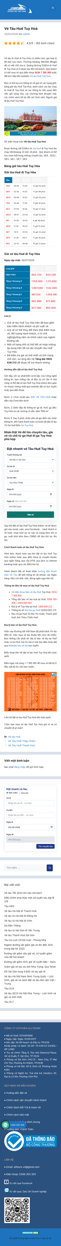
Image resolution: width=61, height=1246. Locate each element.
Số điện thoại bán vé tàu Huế (26, 592)
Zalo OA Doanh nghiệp (34, 1191)
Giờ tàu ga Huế (32, 610)
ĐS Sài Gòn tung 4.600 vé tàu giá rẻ (24, 971)
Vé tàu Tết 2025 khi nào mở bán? (23, 893)
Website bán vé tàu (18, 645)
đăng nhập (20, 766)
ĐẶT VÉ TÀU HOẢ (41, 397)
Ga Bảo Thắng (12, 925)
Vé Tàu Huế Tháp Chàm (21, 741)
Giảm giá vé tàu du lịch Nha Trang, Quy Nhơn (30, 966)
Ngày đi (10, 489)
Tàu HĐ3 (9, 906)
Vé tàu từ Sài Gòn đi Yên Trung (22, 930)
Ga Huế (37, 148)
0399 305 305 (17, 1125)
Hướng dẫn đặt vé (16, 1092)
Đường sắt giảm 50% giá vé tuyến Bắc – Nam (30, 961)
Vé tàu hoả (14, 736)
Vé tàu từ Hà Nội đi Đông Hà (20, 915)
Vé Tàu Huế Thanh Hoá (21, 745)
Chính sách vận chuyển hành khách (26, 1100)
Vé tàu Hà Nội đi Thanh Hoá (20, 911)
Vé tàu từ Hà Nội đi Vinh (18, 920)
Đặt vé (31, 514)
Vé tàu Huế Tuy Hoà (40, 76)
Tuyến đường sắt (14, 455)
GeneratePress (30, 1241)
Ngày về (17, 501)
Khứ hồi (24, 793)
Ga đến (9, 810)
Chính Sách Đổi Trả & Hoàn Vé (23, 1107)
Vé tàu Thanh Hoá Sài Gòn (19, 935)
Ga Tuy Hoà (27, 425)
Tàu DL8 (9, 988)
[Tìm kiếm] (50, 867)
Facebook (27, 1183)
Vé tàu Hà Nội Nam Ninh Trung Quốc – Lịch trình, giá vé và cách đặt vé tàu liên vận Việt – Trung (30, 980)
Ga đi (8, 798)
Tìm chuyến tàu (45, 846)
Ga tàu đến (11, 478)
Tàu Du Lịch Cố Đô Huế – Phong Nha (25, 940)
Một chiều (13, 793)
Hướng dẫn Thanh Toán (19, 1129)
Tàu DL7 (9, 1001)
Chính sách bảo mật (17, 1114)
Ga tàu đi (11, 466)
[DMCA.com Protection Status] (30, 1233)
